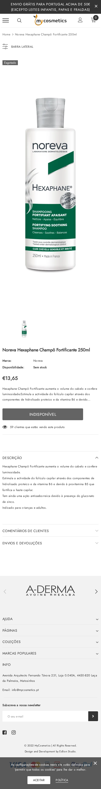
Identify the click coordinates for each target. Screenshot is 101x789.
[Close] (95, 764)
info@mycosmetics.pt (25, 690)
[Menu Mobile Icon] (5, 20)
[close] (96, 6)
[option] (50, 183)
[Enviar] (93, 716)
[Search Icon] (19, 20)
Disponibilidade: (13, 367)
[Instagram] (14, 732)
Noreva (38, 360)
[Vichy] (50, 590)
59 (11, 427)
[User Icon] (80, 20)
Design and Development (40, 751)
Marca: (7, 360)
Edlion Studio (67, 751)
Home (6, 34)
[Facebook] (4, 732)
